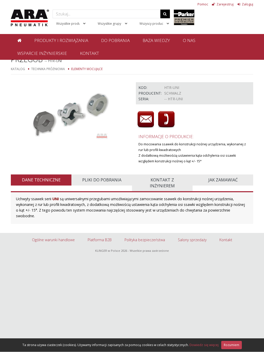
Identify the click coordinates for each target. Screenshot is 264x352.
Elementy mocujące (87, 69)
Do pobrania (115, 40)
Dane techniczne (41, 180)
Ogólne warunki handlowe (53, 239)
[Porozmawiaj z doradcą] (166, 119)
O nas (189, 40)
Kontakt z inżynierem (162, 183)
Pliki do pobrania (101, 180)
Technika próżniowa (48, 69)
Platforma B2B (100, 239)
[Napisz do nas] (145, 119)
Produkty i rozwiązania (61, 40)
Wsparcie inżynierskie (42, 53)
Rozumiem (231, 345)
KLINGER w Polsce (107, 251)
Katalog (18, 69)
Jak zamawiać (223, 180)
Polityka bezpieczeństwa (145, 239)
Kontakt (89, 53)
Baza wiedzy (156, 40)
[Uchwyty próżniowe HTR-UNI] (69, 112)
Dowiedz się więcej (204, 344)
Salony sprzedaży (192, 239)
